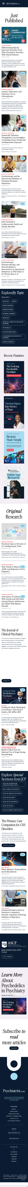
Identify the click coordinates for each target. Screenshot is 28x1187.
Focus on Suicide (8, 805)
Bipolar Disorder (8, 305)
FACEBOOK (14, 1152)
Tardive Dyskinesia (8, 342)
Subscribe (14, 1048)
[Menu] (3, 4)
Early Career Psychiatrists (11, 789)
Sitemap (23, 1179)
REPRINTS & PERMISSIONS (14, 1116)
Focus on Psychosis (9, 797)
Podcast (4, 705)
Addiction (6, 301)
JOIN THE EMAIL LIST (14, 1132)
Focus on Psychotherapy (10, 801)
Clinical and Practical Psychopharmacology (9, 748)
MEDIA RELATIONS (14, 1114)
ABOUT (14, 1109)
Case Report (5, 867)
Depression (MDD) (8, 309)
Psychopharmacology (9, 332)
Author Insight (6, 45)
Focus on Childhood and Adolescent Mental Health (10, 784)
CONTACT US (14, 1118)
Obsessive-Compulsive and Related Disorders (13, 322)
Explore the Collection (7, 995)
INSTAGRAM (14, 1154)
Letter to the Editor (8, 133)
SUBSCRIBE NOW (14, 1138)
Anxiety (14, 301)
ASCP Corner (7, 956)
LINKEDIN (14, 1156)
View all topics (5, 297)
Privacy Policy (6, 1175)
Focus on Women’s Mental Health (12, 810)
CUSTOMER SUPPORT (14, 1121)
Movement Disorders (9, 313)
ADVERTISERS (14, 1111)
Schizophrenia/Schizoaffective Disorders (12, 336)
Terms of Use (14, 1175)
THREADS (14, 1159)
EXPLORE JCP (6, 680)
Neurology (6, 317)
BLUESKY (14, 1161)
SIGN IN (14, 1129)
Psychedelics (7, 327)
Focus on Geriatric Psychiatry (12, 793)
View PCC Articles (8, 845)
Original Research (7, 89)
